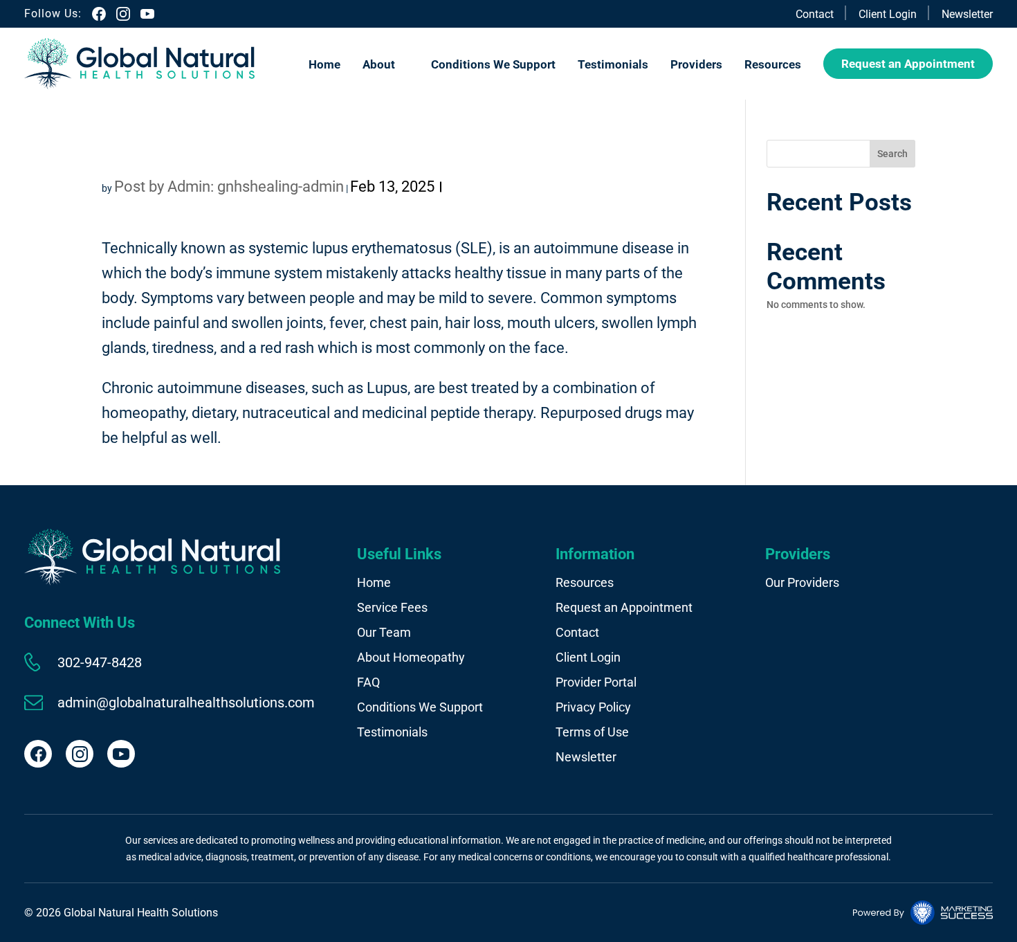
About (379, 64)
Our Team (384, 632)
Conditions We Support (493, 64)
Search (892, 153)
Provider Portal (596, 682)
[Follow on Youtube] (121, 754)
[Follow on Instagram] (79, 754)
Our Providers (802, 582)
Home (324, 64)
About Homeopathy (411, 657)
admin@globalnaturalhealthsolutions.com (186, 702)
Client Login (888, 14)
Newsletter (967, 14)
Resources (772, 64)
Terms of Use (592, 732)
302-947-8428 (99, 662)
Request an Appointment (908, 64)
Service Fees (392, 607)
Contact (815, 14)
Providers (696, 64)
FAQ (368, 682)
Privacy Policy (593, 707)
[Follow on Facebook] (38, 754)
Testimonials (613, 64)
